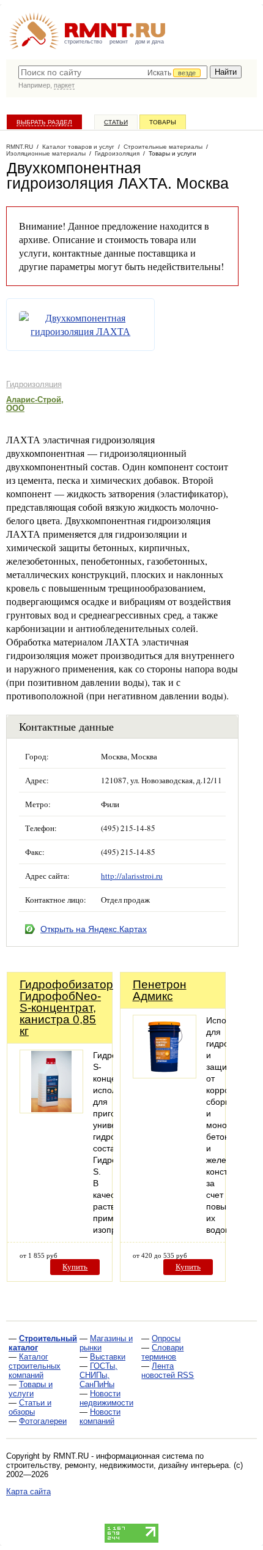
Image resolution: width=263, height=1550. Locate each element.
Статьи (116, 122)
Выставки (107, 1356)
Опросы (166, 1338)
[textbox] (112, 72)
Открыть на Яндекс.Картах (93, 929)
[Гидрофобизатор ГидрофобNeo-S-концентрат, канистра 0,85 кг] (51, 1110)
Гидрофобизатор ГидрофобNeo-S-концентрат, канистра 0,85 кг (66, 1007)
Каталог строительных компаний (35, 1366)
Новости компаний (100, 1416)
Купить (74, 1266)
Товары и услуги (31, 1389)
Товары (162, 122)
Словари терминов (162, 1352)
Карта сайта (28, 1491)
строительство (83, 42)
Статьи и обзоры (30, 1407)
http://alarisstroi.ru (132, 875)
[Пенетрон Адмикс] (164, 1075)
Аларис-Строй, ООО (35, 404)
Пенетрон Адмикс (160, 990)
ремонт (118, 42)
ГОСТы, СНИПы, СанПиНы (98, 1375)
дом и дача (149, 42)
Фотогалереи (43, 1421)
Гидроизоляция (34, 384)
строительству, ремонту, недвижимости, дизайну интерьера (117, 1465)
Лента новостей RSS (167, 1370)
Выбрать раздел (44, 122)
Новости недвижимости (106, 1398)
